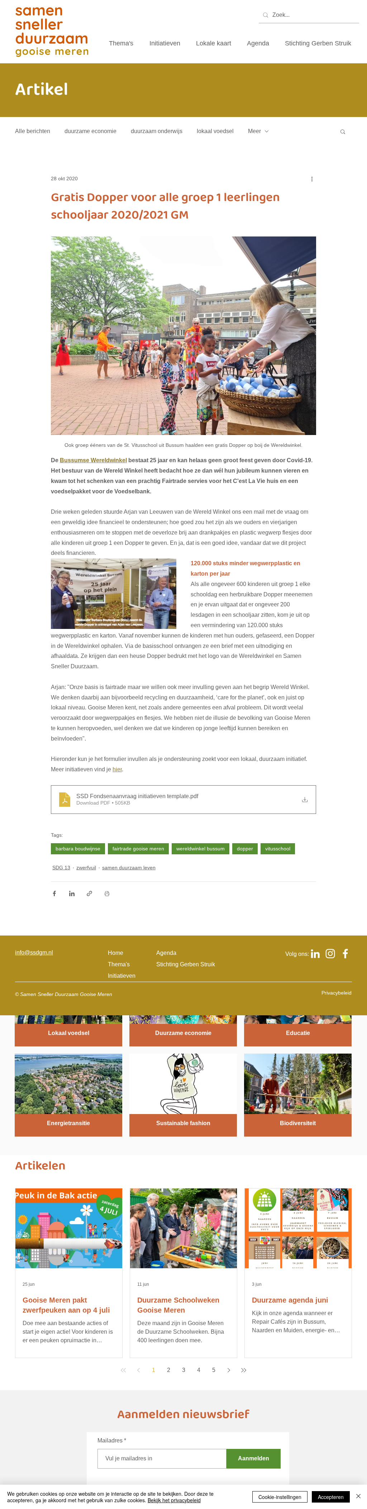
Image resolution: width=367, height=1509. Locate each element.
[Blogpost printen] (107, 893)
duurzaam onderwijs (156, 131)
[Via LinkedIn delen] (71, 893)
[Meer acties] (312, 178)
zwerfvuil (86, 867)
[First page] (123, 1370)
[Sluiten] (358, 1496)
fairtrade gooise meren (138, 848)
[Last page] (243, 1370)
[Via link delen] (89, 893)
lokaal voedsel (215, 131)
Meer (254, 131)
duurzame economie (90, 131)
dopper (245, 848)
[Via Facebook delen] (54, 893)
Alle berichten (32, 131)
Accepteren (331, 1496)
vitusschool (277, 848)
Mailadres (110, 1441)
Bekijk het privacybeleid (174, 1500)
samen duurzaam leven (129, 867)
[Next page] (228, 1370)
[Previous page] (138, 1370)
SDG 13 (61, 867)
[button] (342, 131)
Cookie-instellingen (279, 1496)
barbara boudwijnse (78, 848)
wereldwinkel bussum (200, 848)
